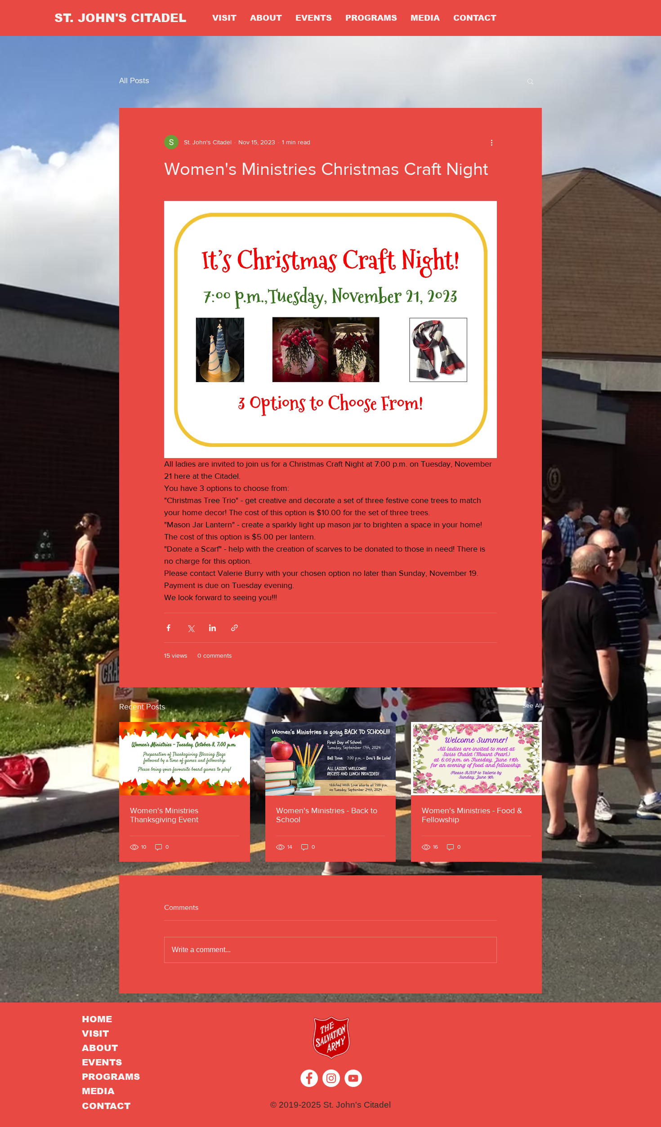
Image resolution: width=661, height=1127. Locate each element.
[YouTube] (353, 1078)
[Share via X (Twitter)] (190, 628)
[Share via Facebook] (168, 628)
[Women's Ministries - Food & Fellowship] (476, 758)
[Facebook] (309, 1078)
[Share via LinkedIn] (212, 628)
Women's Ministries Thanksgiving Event (164, 815)
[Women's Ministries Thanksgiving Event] (184, 758)
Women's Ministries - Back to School (326, 815)
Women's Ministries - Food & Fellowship (472, 815)
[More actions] (491, 142)
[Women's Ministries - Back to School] (330, 759)
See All (532, 705)
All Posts (134, 80)
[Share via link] (234, 628)
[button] (530, 81)
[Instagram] (331, 1078)
